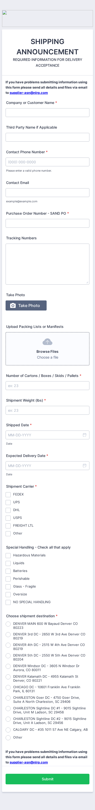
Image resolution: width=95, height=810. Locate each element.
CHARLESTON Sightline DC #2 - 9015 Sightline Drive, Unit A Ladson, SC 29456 (49, 721)
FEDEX (18, 494)
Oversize (20, 594)
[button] (84, 435)
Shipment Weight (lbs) (26, 400)
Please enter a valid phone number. (29, 170)
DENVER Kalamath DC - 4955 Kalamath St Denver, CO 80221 (45, 678)
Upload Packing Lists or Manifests (35, 326)
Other (17, 533)
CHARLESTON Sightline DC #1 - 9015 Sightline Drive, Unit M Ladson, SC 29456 (49, 710)
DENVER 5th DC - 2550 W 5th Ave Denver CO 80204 (49, 657)
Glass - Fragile (24, 586)
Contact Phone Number (27, 152)
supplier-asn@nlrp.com (29, 93)
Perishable (21, 578)
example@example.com (21, 201)
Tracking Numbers (21, 238)
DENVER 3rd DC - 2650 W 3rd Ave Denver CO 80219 (49, 636)
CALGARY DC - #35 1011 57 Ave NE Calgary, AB (50, 729)
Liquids (18, 563)
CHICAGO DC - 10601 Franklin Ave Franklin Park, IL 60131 (46, 689)
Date (9, 443)
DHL (16, 510)
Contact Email (17, 182)
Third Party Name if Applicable (31, 127)
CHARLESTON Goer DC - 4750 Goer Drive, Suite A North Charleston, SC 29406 (46, 700)
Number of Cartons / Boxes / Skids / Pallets (43, 375)
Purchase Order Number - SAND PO (37, 213)
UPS (16, 502)
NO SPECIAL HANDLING (32, 602)
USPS (17, 518)
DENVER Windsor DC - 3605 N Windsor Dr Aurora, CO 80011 (46, 668)
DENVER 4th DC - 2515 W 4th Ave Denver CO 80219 (49, 647)
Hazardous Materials (29, 555)
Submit (47, 779)
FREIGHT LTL (23, 525)
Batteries (20, 571)
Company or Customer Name (31, 102)
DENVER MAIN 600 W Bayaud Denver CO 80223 (45, 626)
